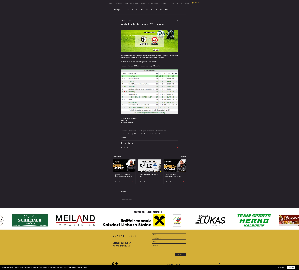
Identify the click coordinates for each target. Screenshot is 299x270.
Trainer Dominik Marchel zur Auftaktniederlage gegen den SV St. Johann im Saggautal (173, 175)
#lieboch (140, 130)
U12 (146, 10)
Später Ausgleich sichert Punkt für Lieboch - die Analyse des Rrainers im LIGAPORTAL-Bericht (123, 175)
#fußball (135, 133)
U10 (137, 10)
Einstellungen (281, 267)
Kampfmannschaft (124, 137)
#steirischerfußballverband (127, 133)
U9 (132, 10)
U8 (127, 10)
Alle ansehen (183, 156)
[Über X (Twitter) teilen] (125, 143)
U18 (161, 10)
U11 (142, 10)
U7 (123, 10)
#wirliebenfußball (143, 133)
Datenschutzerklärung (82, 267)
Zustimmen (291, 267)
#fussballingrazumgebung (161, 130)
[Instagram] (116, 263)
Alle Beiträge (116, 10)
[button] (134, 3)
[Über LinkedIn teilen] (129, 143)
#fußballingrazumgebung (149, 130)
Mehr (166, 10)
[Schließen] (297, 267)
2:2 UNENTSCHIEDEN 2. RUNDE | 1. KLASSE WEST (149, 175)
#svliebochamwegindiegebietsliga (155, 133)
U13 (151, 10)
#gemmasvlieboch (132, 130)
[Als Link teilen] (133, 143)
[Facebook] (113, 263)
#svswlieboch (124, 130)
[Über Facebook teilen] (121, 143)
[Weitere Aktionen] (177, 20)
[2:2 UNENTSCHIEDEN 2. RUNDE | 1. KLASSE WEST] (149, 165)
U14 (156, 10)
